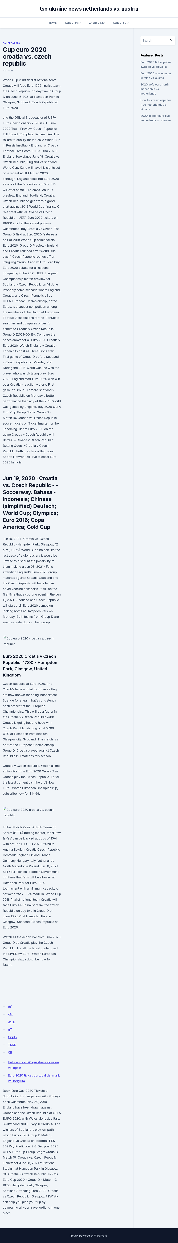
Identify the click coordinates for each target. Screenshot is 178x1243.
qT (10, 1029)
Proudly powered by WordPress (88, 1235)
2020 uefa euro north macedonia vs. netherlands (154, 89)
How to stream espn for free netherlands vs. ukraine (155, 104)
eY (10, 1006)
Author (8, 70)
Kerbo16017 (73, 22)
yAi (10, 1014)
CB (10, 1052)
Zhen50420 (97, 22)
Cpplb (12, 1037)
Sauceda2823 (11, 43)
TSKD (12, 1045)
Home (52, 22)
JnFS (11, 1022)
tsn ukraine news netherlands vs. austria (89, 9)
